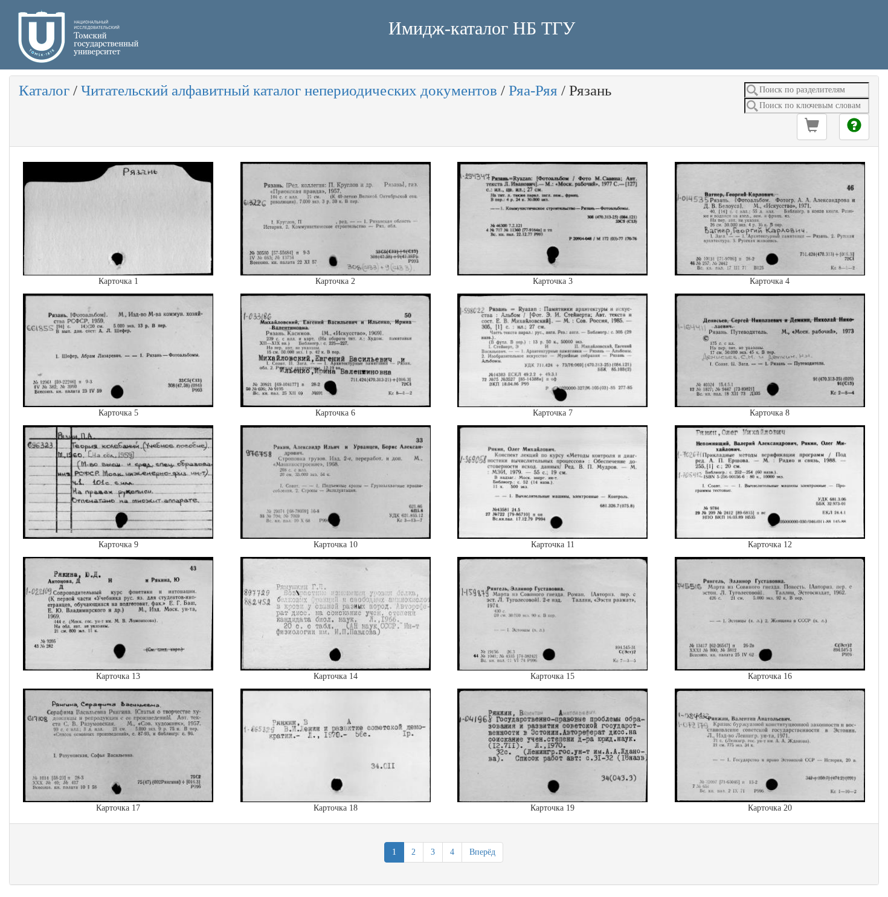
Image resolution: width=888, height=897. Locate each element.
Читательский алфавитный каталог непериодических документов (289, 90)
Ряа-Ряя (533, 90)
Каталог (44, 90)
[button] (812, 127)
